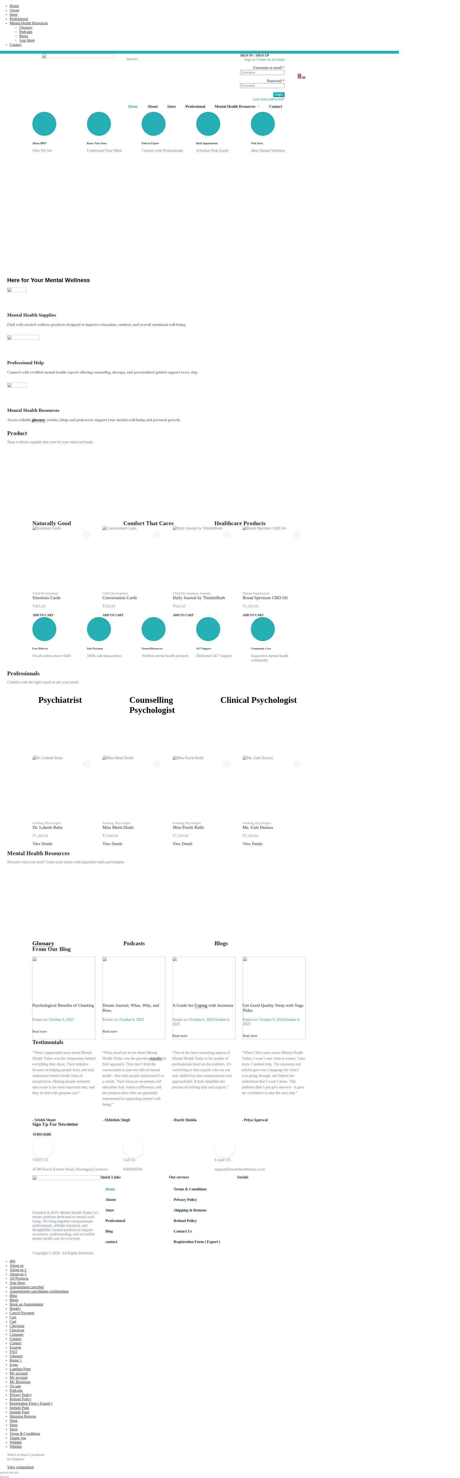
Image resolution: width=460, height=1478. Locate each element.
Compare (16, 1334)
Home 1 (16, 1360)
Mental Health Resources (29, 23)
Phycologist (53, 823)
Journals (205, 593)
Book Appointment (207, 143)
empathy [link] (155, 1058)
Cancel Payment (22, 1313)
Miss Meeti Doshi (118, 827)
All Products (19, 1278)
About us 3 (18, 1274)
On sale (15, 1386)
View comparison (20, 1467)
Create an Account (270, 59)
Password (275, 81)
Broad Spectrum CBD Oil (265, 597)
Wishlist (16, 1442)
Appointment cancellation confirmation (39, 1291)
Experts (15, 1347)
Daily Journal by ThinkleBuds (199, 597)
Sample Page (19, 1408)
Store (13, 14)
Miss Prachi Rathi (188, 827)
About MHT (39, 143)
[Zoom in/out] (2, 1472)
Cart (13, 1317)
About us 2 (18, 1270)
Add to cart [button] (43, 615)
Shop (13, 1421)
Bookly (15, 1309)
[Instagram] (46, 52)
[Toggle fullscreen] (7, 1472)
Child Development (45, 593)
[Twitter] (41, 52)
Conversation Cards (120, 597)
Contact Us (183, 1231)
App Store (27, 40)
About (14, 10)
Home (14, 6)
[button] (42, 1134)
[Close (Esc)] (16, 1472)
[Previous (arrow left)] (2, 1477)
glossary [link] (38, 420)
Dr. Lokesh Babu (47, 827)
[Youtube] (52, 52)
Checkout (17, 1326)
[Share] (11, 1472)
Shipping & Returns (190, 1210)
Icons (14, 1365)
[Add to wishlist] (87, 535)
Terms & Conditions (190, 1189)
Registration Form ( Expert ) (197, 1242)
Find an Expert (150, 143)
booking (38, 823)
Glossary (26, 27)
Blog (109, 1231)
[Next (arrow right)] (7, 1477)
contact (111, 1242)
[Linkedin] (57, 52)
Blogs (23, 36)
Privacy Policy (185, 1200)
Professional (19, 19)
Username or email (268, 68)
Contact (15, 45)
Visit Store (257, 143)
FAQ (13, 1352)
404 (12, 1261)
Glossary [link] (43, 943)
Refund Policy (185, 1221)
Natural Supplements (256, 593)
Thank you (18, 1438)
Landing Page (20, 1369)
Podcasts (25, 32)
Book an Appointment (26, 1304)
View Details (42, 844)
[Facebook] (36, 52)
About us (16, 1265)
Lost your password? (268, 99)
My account (19, 1373)
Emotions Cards (46, 597)
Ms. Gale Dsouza (258, 827)
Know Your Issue (97, 143)
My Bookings (20, 1382)
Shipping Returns (23, 1416)
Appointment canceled (27, 1287)
